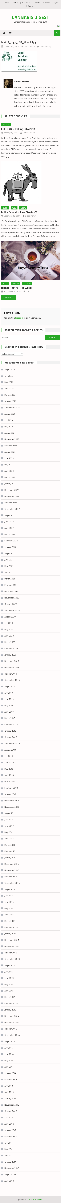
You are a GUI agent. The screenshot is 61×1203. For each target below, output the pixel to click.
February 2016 (11, 927)
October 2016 (10, 876)
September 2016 (12, 882)
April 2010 (9, 1180)
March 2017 (9, 844)
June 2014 (9, 1054)
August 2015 (10, 965)
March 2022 (9, 534)
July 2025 (8, 420)
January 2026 (10, 401)
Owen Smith (29, 46)
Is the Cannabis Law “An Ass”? (19, 212)
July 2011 (8, 1142)
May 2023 (8, 464)
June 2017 (9, 825)
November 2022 (11, 496)
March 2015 (9, 997)
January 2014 (10, 1073)
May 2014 (8, 1060)
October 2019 (10, 673)
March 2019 (9, 718)
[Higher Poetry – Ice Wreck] (30, 260)
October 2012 (10, 1111)
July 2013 (8, 1085)
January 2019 (10, 730)
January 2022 (10, 547)
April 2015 (9, 990)
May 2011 (8, 1149)
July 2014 (8, 1047)
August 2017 (10, 813)
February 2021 (11, 585)
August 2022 (10, 515)
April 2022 (9, 527)
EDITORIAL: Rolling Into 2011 (18, 129)
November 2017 (11, 806)
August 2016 (10, 889)
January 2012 (10, 1130)
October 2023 (10, 445)
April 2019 (9, 711)
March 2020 (9, 642)
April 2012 (9, 1123)
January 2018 (10, 794)
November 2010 (11, 1168)
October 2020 (10, 604)
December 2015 (11, 939)
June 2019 (9, 699)
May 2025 (8, 426)
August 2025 (10, 413)
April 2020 (9, 635)
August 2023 (10, 451)
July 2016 (8, 895)
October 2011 (10, 1136)
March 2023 (9, 477)
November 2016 (11, 870)
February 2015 (11, 1003)
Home (6, 2)
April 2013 (9, 1092)
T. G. (27, 291)
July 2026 (8, 375)
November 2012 (11, 1104)
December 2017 (11, 800)
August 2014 (10, 1041)
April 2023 (9, 470)
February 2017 (11, 851)
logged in (19, 317)
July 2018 (8, 756)
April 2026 (9, 388)
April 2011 (9, 1155)
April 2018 (9, 775)
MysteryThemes (35, 1199)
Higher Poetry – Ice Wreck (16, 288)
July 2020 (8, 623)
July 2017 (8, 819)
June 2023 (9, 458)
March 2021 (9, 578)
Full (14, 208)
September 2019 (12, 680)
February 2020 (11, 648)
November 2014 (11, 1022)
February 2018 (11, 787)
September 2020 (12, 610)
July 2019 (8, 692)
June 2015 (9, 978)
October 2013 (10, 1079)
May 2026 (8, 382)
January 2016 (10, 933)
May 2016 (8, 908)
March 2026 (9, 394)
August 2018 (10, 749)
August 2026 (10, 369)
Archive (6, 124)
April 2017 (9, 838)
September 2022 (12, 508)
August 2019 (10, 686)
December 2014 (11, 1016)
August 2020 (10, 616)
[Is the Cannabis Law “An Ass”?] (30, 182)
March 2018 (9, 781)
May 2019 (8, 705)
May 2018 (8, 768)
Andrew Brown (29, 132)
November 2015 (11, 946)
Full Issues (26, 2)
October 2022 (10, 502)
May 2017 (8, 832)
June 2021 (9, 559)
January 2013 (10, 1098)
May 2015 (8, 984)
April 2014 (9, 1066)
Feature (15, 2)
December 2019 (11, 661)
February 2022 (11, 540)
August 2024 (10, 432)
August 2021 (10, 553)
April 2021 (9, 572)
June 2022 (9, 521)
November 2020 (11, 597)
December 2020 (11, 591)
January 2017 (10, 857)
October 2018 (10, 737)
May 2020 (8, 629)
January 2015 (10, 1009)
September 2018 (12, 743)
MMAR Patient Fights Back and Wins (10, 297)
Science (46, 2)
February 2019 (11, 724)
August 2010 (10, 1174)
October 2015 (10, 952)
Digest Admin (30, 215)
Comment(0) (45, 46)
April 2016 (9, 914)
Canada (37, 2)
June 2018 (9, 762)
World (30, 6)
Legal (55, 2)
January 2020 (10, 654)
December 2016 (11, 863)
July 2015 (8, 971)
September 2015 (12, 959)
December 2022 (11, 489)
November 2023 (11, 439)
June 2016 (9, 901)
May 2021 (8, 566)
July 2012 (8, 1117)
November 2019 (11, 667)
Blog (5, 208)
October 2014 (10, 1028)
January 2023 (10, 483)
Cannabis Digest (30, 17)
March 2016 (9, 920)
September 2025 (12, 407)
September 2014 (12, 1035)
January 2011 (10, 1161)
